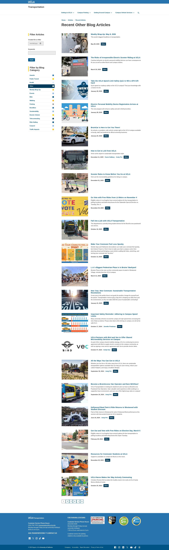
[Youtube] (131, 547)
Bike (31, 97)
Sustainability (34, 111)
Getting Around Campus (102, 12)
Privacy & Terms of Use (97, 547)
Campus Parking (83, 12)
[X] (127, 547)
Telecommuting (35, 118)
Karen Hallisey (110, 157)
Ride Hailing (34, 122)
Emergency (68, 547)
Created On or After (34, 39)
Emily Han (107, 350)
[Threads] (139, 547)
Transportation (36, 7)
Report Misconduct (85, 547)
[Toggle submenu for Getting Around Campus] (111, 12)
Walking (32, 100)
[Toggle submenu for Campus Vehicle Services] (133, 12)
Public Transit (34, 79)
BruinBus (33, 108)
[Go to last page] (82, 501)
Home (64, 20)
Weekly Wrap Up (35, 89)
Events (32, 93)
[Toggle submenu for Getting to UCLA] (73, 12)
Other (103, 44)
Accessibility (75, 547)
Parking (32, 104)
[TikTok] (135, 547)
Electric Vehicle (35, 115)
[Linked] (123, 547)
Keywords (31, 49)
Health (32, 82)
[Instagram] (119, 547)
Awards (32, 75)
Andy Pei (119, 157)
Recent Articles (81, 20)
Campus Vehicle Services (123, 12)
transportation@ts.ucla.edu (47, 525)
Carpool (32, 126)
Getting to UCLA (66, 12)
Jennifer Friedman (110, 326)
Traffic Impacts (34, 129)
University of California (46, 547)
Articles (70, 20)
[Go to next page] (78, 501)
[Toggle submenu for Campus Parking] (90, 12)
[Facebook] (115, 547)
